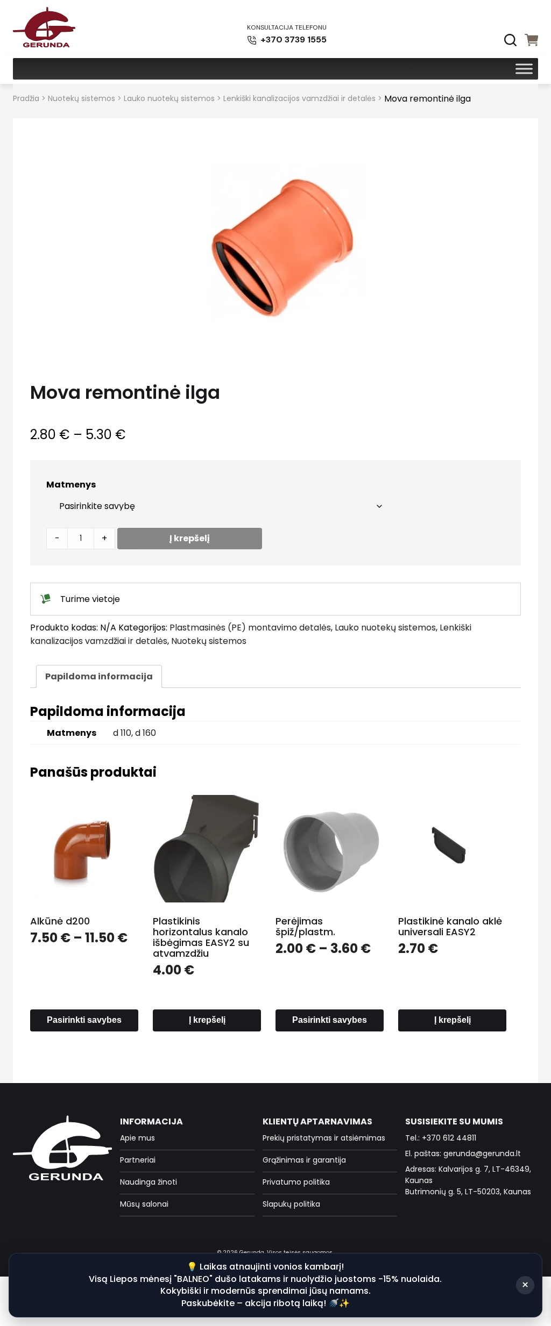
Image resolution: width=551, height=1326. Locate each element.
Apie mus (137, 1138)
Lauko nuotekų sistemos (169, 98)
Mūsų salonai (144, 1204)
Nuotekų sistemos (81, 98)
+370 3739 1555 (292, 39)
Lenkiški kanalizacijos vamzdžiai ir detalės (299, 98)
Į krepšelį (189, 538)
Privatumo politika (296, 1182)
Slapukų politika (291, 1204)
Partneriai (138, 1160)
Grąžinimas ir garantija (304, 1160)
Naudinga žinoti (148, 1182)
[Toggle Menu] (524, 68)
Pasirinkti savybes (84, 1019)
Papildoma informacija (99, 676)
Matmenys (71, 484)
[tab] (99, 676)
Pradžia (26, 98)
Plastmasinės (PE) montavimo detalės (250, 627)
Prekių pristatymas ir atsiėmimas (324, 1138)
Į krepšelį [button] (207, 1019)
